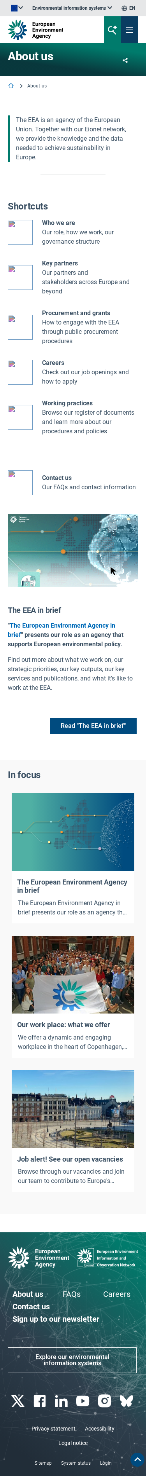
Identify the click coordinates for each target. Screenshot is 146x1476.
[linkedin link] (62, 1401)
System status (76, 1463)
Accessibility (99, 1428)
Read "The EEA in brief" (93, 725)
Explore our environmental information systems (72, 1360)
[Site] (49, 29)
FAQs (72, 1294)
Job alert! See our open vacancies (70, 1159)
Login (106, 1463)
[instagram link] (106, 1401)
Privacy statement (54, 1428)
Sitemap (43, 1463)
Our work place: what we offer (63, 1025)
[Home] (12, 86)
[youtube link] (84, 1401)
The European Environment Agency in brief (72, 886)
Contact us (57, 478)
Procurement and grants (76, 313)
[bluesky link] (127, 1401)
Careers (116, 1294)
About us (27, 1294)
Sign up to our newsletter (55, 1319)
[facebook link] (40, 1401)
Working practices (67, 403)
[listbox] (72, 8)
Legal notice (73, 1443)
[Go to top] (137, 1460)
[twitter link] (18, 1401)
